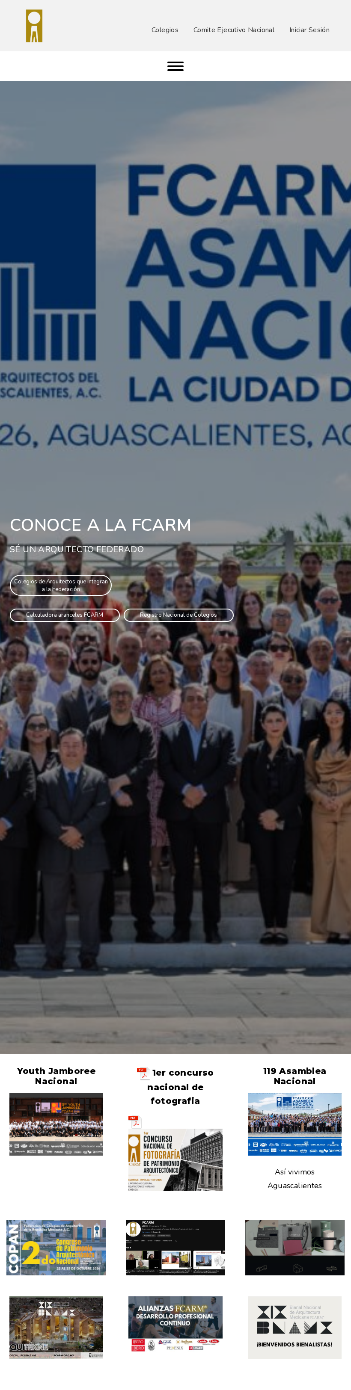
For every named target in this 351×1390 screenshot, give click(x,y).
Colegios (165, 30)
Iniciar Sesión (309, 30)
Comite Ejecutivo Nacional (233, 30)
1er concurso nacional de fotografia (180, 1087)
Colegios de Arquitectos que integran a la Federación (61, 585)
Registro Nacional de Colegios (178, 615)
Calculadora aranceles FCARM (64, 615)
